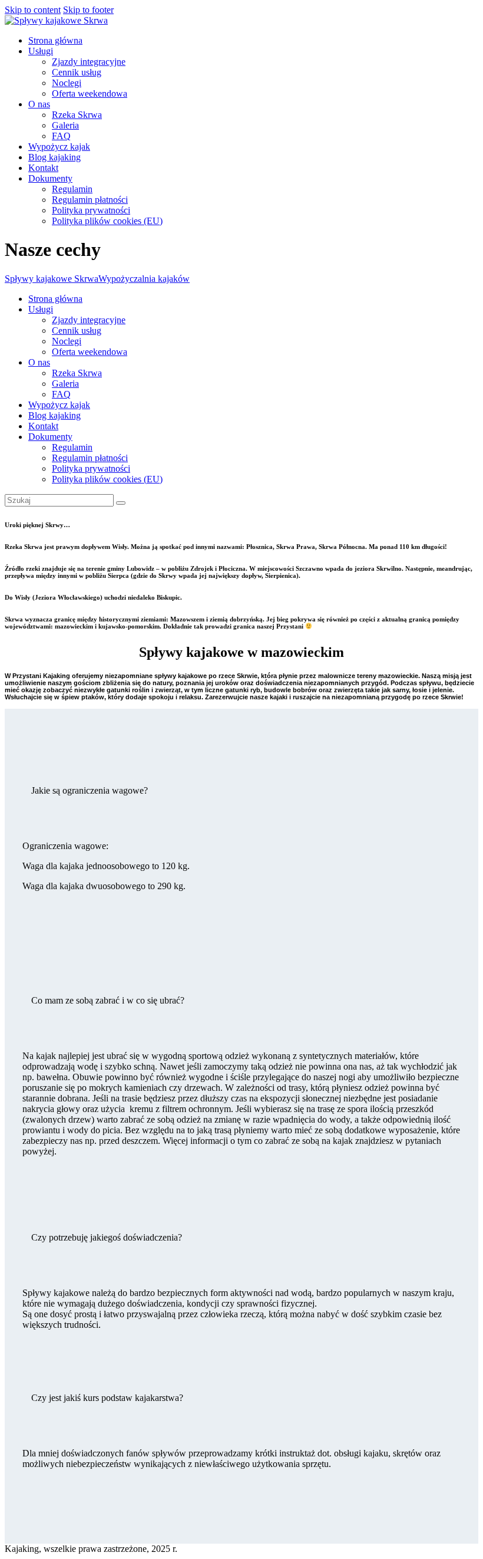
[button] (241, 791)
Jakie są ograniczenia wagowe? (89, 790)
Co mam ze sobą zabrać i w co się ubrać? (107, 1000)
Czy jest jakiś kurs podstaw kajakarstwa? (107, 1398)
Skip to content (33, 10)
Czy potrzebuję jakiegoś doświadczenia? (106, 1237)
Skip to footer (88, 10)
